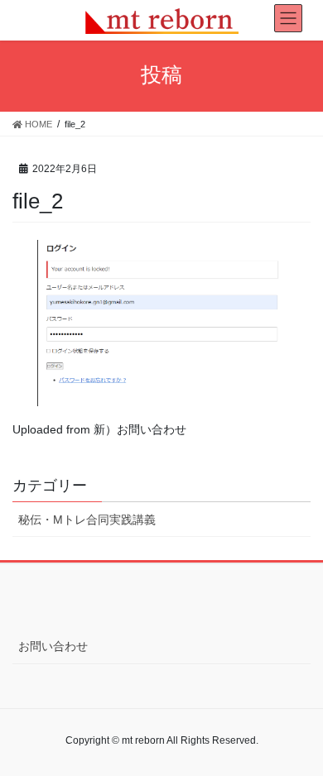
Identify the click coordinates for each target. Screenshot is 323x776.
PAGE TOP (298, 738)
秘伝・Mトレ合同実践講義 (87, 519)
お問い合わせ (53, 646)
